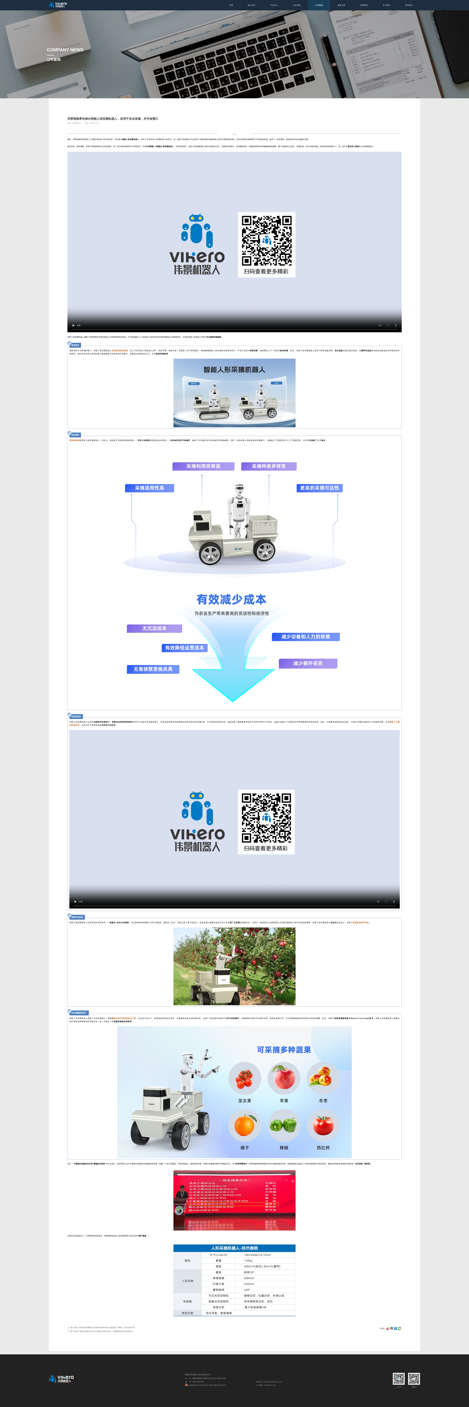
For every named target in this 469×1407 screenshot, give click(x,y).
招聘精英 (364, 5)
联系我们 (409, 5)
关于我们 (386, 5)
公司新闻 (319, 5)
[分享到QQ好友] (391, 1328)
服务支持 (341, 5)
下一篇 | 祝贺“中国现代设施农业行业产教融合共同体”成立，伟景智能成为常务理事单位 (100, 1331)
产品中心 (274, 5)
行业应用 (296, 5)
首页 (231, 5)
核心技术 (252, 5)
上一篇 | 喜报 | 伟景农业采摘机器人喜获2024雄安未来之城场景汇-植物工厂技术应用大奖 (101, 1327)
